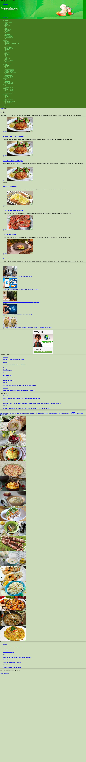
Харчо (6, 31)
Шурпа (7, 32)
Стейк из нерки (9, 259)
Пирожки (7, 81)
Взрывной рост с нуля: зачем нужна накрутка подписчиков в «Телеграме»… (22, 289)
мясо (50, 413)
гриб (7, 413)
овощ (52, 413)
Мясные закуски (9, 89)
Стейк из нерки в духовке (13, 210)
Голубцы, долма (9, 48)
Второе (5, 40)
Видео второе (8, 63)
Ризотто (7, 49)
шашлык (5, 414)
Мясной (7, 65)
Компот (7, 96)
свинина (77, 413)
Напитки (5, 94)
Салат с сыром (9, 76)
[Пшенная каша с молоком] (13, 505)
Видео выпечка (9, 82)
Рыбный (7, 67)
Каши (6, 55)
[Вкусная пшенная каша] (13, 490)
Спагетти (7, 54)
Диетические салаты (10, 72)
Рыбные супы (8, 35)
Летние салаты (9, 71)
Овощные (7, 46)
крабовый (25, 413)
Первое (5, 23)
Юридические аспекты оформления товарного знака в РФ (17, 314)
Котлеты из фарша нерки (13, 161)
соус (80, 413)
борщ (1, 413)
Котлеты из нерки (10, 186)
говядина (4, 413)
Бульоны (7, 34)
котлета (21, 413)
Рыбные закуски (9, 90)
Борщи (7, 26)
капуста (14, 413)
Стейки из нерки (9, 235)
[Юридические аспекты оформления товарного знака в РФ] (10, 313)
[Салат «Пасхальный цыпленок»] (13, 460)
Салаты (5, 64)
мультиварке (46, 413)
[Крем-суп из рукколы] (13, 565)
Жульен (7, 57)
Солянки (7, 30)
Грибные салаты (9, 69)
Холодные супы (9, 36)
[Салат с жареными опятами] (13, 520)
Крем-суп (7, 25)
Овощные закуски (9, 91)
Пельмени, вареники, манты (12, 43)
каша (18, 413)
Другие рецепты (9, 37)
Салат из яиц (8, 75)
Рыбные (7, 42)
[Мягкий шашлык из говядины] (13, 550)
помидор (65, 413)
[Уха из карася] (13, 535)
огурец (54, 413)
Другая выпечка (9, 83)
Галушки (7, 58)
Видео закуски (8, 93)
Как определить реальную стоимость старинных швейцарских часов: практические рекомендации (27, 327)
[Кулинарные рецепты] (9, 13)
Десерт (5, 84)
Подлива (7, 61)
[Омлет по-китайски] (13, 640)
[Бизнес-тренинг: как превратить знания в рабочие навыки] (10, 275)
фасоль (1, 414)
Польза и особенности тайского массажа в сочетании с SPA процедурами (21, 302)
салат (72, 413)
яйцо (8, 414)
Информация (8, 22)
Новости (7, 104)
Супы (6, 24)
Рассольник (8, 29)
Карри (6, 59)
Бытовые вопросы (10, 101)
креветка (29, 413)
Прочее (5, 100)
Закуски (5, 88)
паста (60, 413)
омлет (57, 413)
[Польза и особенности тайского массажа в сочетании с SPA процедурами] (10, 300)
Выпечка (5, 78)
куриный (33, 413)
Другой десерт (9, 87)
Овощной (7, 66)
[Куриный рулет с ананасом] (13, 430)
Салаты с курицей (9, 70)
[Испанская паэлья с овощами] (13, 610)
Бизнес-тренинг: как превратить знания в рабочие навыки (17, 276)
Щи (6, 28)
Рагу (6, 50)
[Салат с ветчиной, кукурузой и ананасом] (13, 595)
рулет (68, 413)
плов (62, 413)
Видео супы (8, 38)
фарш (82, 413)
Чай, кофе (7, 97)
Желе (6, 85)
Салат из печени (9, 73)
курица (38, 413)
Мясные (7, 41)
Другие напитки (9, 99)
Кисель (7, 95)
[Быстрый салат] (13, 475)
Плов (6, 44)
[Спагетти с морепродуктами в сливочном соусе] (13, 580)
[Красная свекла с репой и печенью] (13, 445)
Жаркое (7, 52)
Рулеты (7, 53)
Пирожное (8, 79)
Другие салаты (9, 77)
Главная (2, 108)
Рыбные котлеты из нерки (13, 136)
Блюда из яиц (8, 47)
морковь (41, 413)
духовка (10, 413)
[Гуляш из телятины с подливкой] (13, 625)
